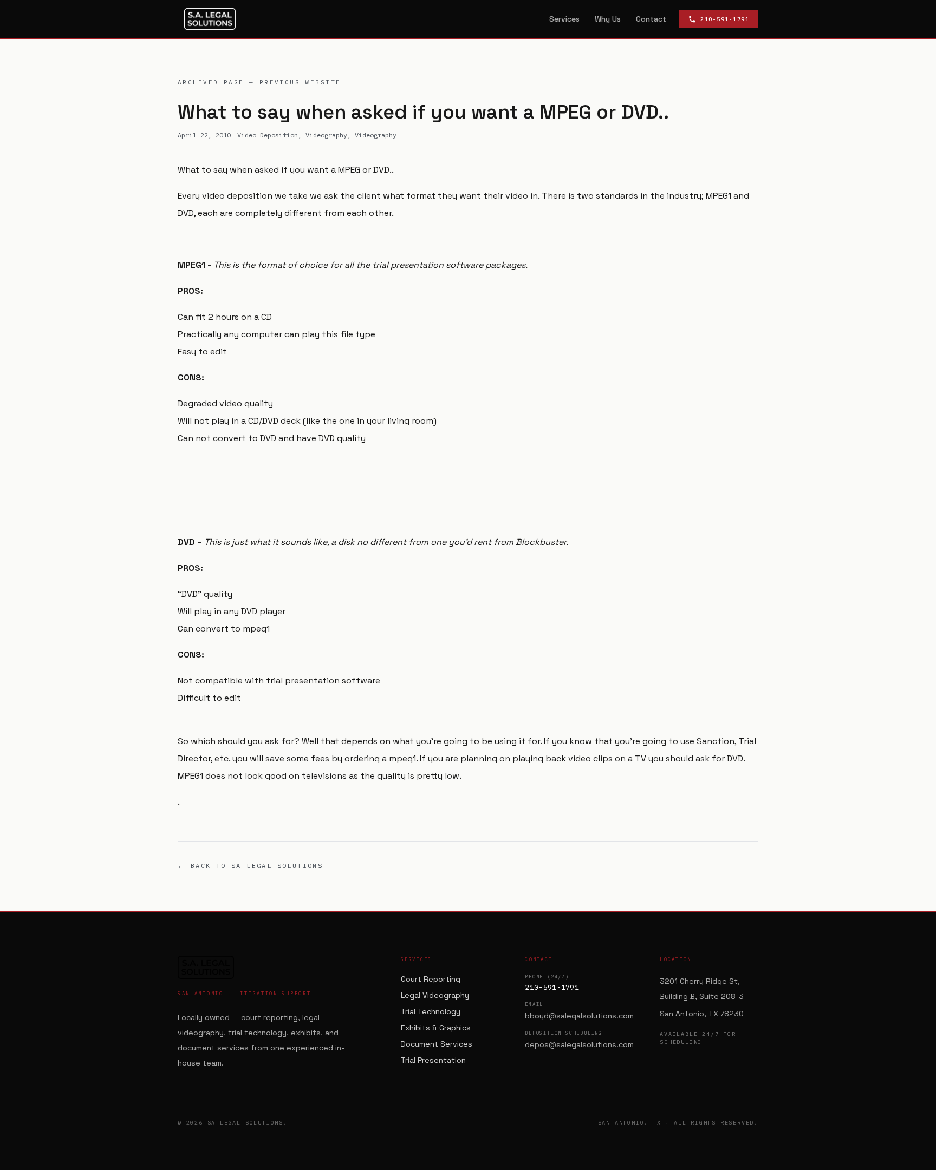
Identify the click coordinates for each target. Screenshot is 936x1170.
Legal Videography (435, 995)
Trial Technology (430, 1011)
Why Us (608, 19)
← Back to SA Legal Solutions (250, 866)
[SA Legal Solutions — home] (210, 19)
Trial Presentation (433, 1060)
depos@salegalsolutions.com (579, 1044)
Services (564, 19)
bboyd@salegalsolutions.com (579, 1016)
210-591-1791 (552, 987)
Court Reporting (430, 979)
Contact (651, 19)
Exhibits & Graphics (436, 1028)
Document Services (436, 1044)
